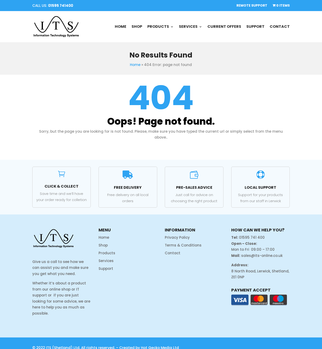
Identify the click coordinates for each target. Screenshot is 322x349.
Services (188, 26)
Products (158, 26)
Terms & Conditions (183, 245)
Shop (137, 26)
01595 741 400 (252, 237)
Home (120, 26)
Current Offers (224, 26)
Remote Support (251, 6)
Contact (280, 26)
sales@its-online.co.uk (262, 255)
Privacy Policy (177, 237)
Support (255, 26)
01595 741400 (60, 5)
